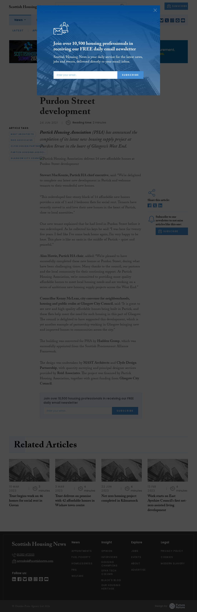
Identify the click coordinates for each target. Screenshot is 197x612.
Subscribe (130, 75)
